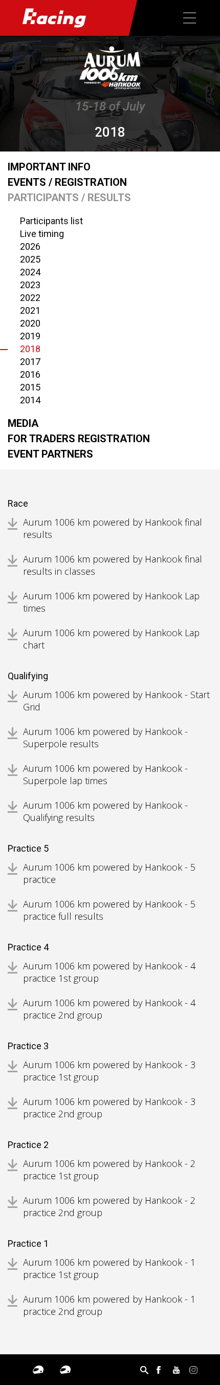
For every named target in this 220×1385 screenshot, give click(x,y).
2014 (30, 400)
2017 (30, 361)
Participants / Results (69, 197)
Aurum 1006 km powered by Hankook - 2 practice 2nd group (109, 1206)
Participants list (51, 220)
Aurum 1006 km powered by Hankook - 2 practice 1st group (109, 1169)
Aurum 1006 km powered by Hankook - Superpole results (105, 737)
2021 (30, 310)
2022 (30, 297)
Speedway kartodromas (65, 1369)
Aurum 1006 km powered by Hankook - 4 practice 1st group (109, 972)
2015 (30, 387)
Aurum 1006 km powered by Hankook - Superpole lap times (105, 774)
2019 (30, 336)
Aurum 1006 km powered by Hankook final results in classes (112, 565)
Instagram (193, 1369)
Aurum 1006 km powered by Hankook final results (112, 528)
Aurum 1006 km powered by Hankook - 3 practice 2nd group (109, 1107)
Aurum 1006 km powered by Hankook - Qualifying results (105, 811)
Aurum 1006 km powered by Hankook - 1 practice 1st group (109, 1268)
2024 (30, 272)
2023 (30, 284)
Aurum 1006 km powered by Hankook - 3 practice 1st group (109, 1070)
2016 (30, 374)
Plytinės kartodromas (38, 1369)
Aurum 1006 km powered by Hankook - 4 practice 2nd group (109, 1009)
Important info (49, 167)
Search (144, 1369)
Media (23, 423)
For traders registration (79, 438)
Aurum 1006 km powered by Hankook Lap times (111, 602)
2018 (30, 348)
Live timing (42, 233)
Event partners (50, 454)
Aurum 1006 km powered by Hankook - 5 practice (109, 873)
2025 (30, 259)
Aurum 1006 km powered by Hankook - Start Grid (116, 700)
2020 (30, 323)
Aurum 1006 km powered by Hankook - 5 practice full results (109, 910)
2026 (30, 246)
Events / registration (67, 182)
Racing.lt (64, 18)
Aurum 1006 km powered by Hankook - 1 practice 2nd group (109, 1305)
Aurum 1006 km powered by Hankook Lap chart (111, 638)
